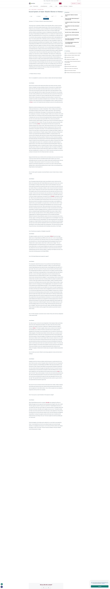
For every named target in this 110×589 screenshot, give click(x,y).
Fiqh (56, 6)
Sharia (51, 6)
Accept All (99, 586)
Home (31, 6)
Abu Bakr (47, 402)
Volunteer (78, 3)
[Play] (47, 19)
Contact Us (70, 6)
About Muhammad (44, 6)
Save (31, 16)
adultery (38, 123)
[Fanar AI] (2, 587)
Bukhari (51, 236)
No (48, 587)
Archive (61, 6)
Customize (103, 583)
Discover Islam (36, 6)
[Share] (1, 584)
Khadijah (52, 196)
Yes (43, 587)
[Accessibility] (79, 0)
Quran (31, 102)
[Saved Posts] (80, 0)
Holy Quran (65, 6)
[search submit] (60, 3)
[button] (53, 16)
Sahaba (34, 328)
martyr (58, 371)
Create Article (74, 3)
